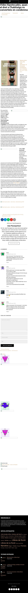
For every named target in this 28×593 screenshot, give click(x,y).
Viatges (16, 547)
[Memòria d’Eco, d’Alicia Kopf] (3, 559)
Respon (8, 262)
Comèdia (24, 536)
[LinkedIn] (14, 589)
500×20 (17, 182)
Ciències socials (6, 214)
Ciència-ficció (11, 536)
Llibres (22, 13)
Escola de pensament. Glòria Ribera (15, 571)
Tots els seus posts (14, 243)
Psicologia (2, 547)
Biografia (3, 536)
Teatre (12, 547)
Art (22, 534)
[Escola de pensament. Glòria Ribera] (3, 574)
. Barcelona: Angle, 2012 (23, 66)
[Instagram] (12, 589)
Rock (10, 547)
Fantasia (2, 540)
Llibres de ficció (19, 540)
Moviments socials (6, 216)
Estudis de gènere (13, 537)
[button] (2, 219)
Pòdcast (6, 547)
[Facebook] (9, 589)
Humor (10, 540)
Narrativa (4, 546)
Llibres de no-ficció (19, 214)
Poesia (18, 546)
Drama (6, 538)
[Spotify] (18, 589)
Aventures (25, 534)
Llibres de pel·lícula (19, 543)
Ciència (6, 536)
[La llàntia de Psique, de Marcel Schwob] (3, 566)
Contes (2, 538)
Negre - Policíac (13, 546)
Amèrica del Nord (16, 534)
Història (6, 540)
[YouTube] (16, 589)
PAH (14, 182)
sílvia (7, 302)
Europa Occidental (21, 537)
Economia (12, 214)
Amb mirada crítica (6, 534)
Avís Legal (14, 586)
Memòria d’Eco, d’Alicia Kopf (13, 557)
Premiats (23, 546)
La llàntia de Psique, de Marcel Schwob (15, 564)
